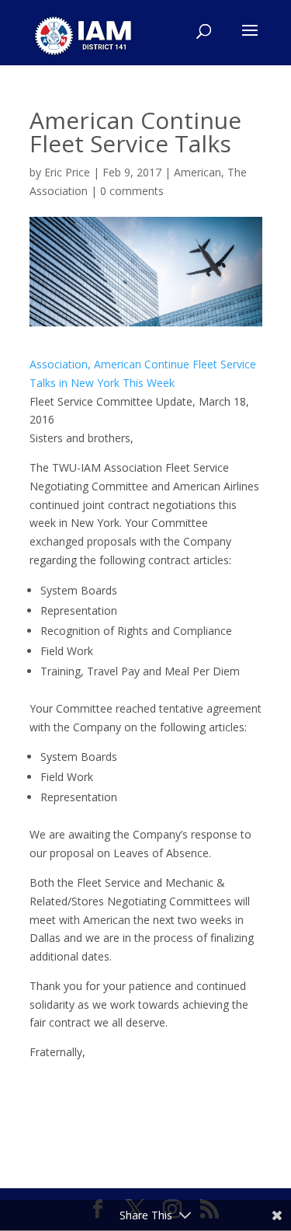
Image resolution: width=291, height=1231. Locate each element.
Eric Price (67, 172)
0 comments (132, 190)
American (197, 172)
